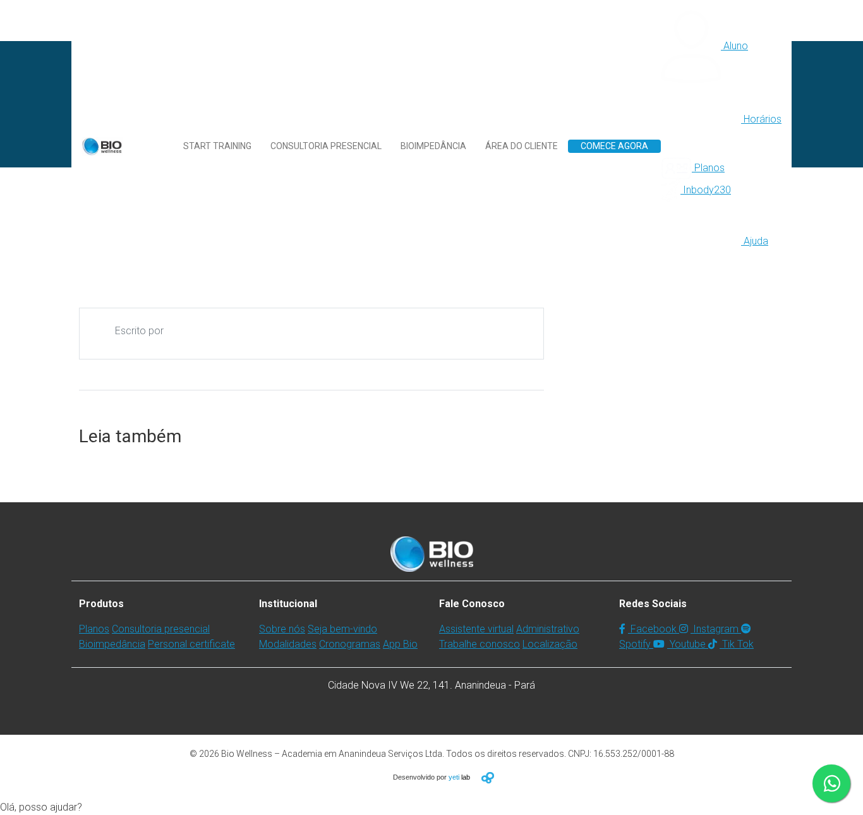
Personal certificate (191, 644)
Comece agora (614, 146)
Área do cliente (521, 146)
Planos (94, 629)
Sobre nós (282, 629)
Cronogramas (349, 644)
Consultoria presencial (326, 146)
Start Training (217, 146)
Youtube (687, 644)
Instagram (716, 629)
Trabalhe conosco (479, 644)
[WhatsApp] (831, 783)
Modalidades (288, 644)
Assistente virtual (476, 629)
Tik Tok (737, 644)
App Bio (400, 644)
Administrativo (547, 629)
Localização (549, 644)
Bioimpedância (433, 146)
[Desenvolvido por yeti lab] (488, 778)
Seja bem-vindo (342, 629)
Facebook (653, 629)
